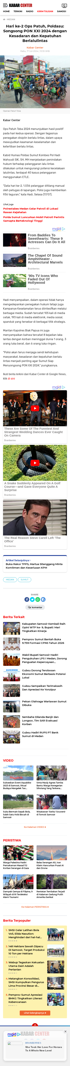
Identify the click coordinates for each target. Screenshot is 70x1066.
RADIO (29, 11)
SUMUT (24, 579)
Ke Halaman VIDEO (34, 827)
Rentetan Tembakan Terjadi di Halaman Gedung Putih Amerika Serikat (51, 894)
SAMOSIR (62, 11)
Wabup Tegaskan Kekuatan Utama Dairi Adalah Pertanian (26, 966)
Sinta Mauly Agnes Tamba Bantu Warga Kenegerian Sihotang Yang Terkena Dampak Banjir (50, 785)
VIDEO (8, 760)
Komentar (36, 607)
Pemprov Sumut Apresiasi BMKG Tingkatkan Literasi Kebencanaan (25, 998)
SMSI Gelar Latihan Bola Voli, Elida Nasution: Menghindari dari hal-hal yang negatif (24, 933)
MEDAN (10, 579)
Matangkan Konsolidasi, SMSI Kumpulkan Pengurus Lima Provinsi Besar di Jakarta (26, 982)
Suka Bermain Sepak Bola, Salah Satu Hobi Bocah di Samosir (16, 814)
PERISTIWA (12, 840)
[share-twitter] (32, 599)
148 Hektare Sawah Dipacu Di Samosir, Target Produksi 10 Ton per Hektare (26, 950)
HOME (6, 11)
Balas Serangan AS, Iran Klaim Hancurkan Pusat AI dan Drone (50, 865)
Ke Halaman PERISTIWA (34, 907)
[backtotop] (35, 1026)
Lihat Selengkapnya (34, 1013)
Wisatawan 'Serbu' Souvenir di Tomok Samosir (51, 813)
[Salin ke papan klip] (43, 599)
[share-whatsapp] (37, 599)
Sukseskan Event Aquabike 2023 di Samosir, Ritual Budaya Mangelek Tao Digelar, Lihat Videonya (17, 785)
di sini (11, 378)
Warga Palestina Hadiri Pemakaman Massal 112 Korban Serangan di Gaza (16, 865)
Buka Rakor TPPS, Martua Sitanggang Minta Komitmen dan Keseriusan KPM (34, 565)
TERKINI (18, 11)
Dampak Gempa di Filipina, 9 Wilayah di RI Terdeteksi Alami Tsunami (18, 894)
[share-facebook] (26, 599)
